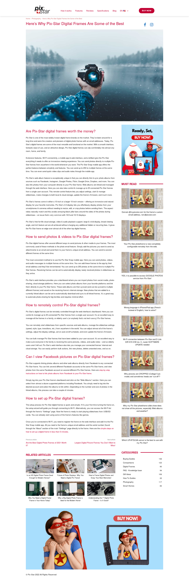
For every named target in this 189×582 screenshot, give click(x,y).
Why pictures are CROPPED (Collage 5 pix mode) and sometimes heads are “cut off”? (142, 375)
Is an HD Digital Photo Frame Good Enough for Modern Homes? (40, 476)
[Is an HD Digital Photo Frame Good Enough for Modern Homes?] (40, 466)
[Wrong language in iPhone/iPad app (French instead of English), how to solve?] (142, 294)
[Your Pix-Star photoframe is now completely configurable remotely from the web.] (142, 230)
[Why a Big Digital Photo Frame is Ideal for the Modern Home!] (71, 489)
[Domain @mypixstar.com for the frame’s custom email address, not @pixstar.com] (142, 198)
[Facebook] (145, 24)
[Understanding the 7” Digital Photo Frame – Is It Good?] (101, 489)
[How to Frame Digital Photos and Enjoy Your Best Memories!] (101, 466)
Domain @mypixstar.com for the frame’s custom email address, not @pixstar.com (142, 213)
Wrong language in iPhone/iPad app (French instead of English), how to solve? (142, 308)
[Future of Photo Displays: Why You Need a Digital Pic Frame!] (71, 466)
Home (28, 18)
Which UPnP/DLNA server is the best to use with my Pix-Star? (142, 441)
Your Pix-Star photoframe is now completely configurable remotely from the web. (142, 245)
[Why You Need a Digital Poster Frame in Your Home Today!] (40, 489)
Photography (36, 18)
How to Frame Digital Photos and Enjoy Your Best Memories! (101, 476)
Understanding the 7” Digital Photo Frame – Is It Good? (101, 499)
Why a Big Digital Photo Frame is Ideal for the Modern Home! (70, 499)
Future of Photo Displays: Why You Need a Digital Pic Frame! (70, 476)
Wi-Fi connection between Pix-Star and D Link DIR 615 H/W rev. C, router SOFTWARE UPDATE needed (142, 342)
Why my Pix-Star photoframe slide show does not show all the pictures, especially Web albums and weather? (142, 408)
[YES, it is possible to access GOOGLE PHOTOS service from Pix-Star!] (142, 262)
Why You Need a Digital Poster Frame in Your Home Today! (39, 499)
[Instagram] (151, 24)
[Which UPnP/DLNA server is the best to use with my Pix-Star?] (142, 426)
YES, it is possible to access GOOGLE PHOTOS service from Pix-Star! (142, 277)
